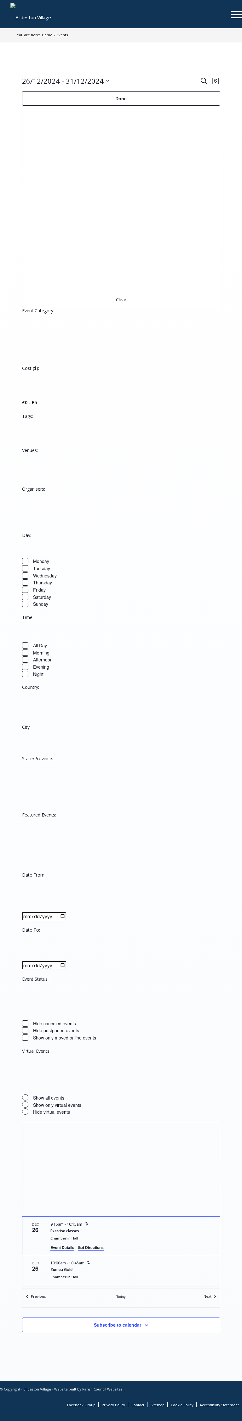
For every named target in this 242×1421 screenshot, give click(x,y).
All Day (40, 645)
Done (121, 98)
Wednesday (45, 575)
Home (47, 34)
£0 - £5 (29, 402)
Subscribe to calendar (117, 1325)
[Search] (218, 14)
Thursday (42, 582)
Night (38, 674)
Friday (39, 590)
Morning (41, 652)
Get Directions (91, 1247)
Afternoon (43, 659)
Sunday (40, 604)
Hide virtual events (51, 1112)
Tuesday (41, 568)
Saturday (42, 597)
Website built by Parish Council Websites (88, 1389)
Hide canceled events (54, 1023)
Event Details (62, 1247)
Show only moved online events (64, 1037)
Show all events (48, 1098)
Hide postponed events (56, 1030)
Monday (41, 561)
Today (121, 1296)
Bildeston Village (37, 1389)
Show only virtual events (57, 1105)
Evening (41, 667)
